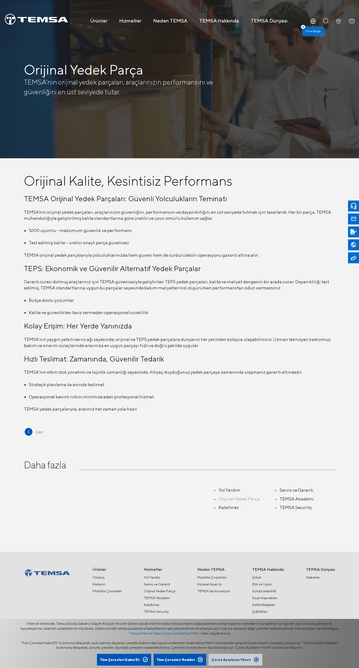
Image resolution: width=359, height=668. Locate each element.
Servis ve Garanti (296, 490)
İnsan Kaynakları (264, 598)
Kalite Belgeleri (263, 605)
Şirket (256, 577)
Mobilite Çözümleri (107, 591)
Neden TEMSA (170, 20)
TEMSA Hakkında (219, 20)
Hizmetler (130, 20)
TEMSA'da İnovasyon (213, 591)
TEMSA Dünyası (269, 20)
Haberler (313, 577)
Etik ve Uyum (262, 584)
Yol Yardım (229, 490)
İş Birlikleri (259, 612)
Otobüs (99, 577)
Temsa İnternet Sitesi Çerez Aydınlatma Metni (164, 633)
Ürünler (98, 20)
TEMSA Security (296, 507)
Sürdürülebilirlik (264, 591)
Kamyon (99, 584)
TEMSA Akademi (297, 498)
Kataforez (229, 507)
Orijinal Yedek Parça (239, 498)
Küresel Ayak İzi (209, 584)
